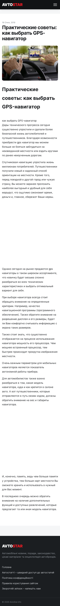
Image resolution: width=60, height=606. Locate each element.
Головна (6, 567)
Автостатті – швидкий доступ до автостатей (28, 572)
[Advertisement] (30, 233)
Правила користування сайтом (20, 583)
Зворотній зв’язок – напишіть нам (21, 588)
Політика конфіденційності (17, 577)
